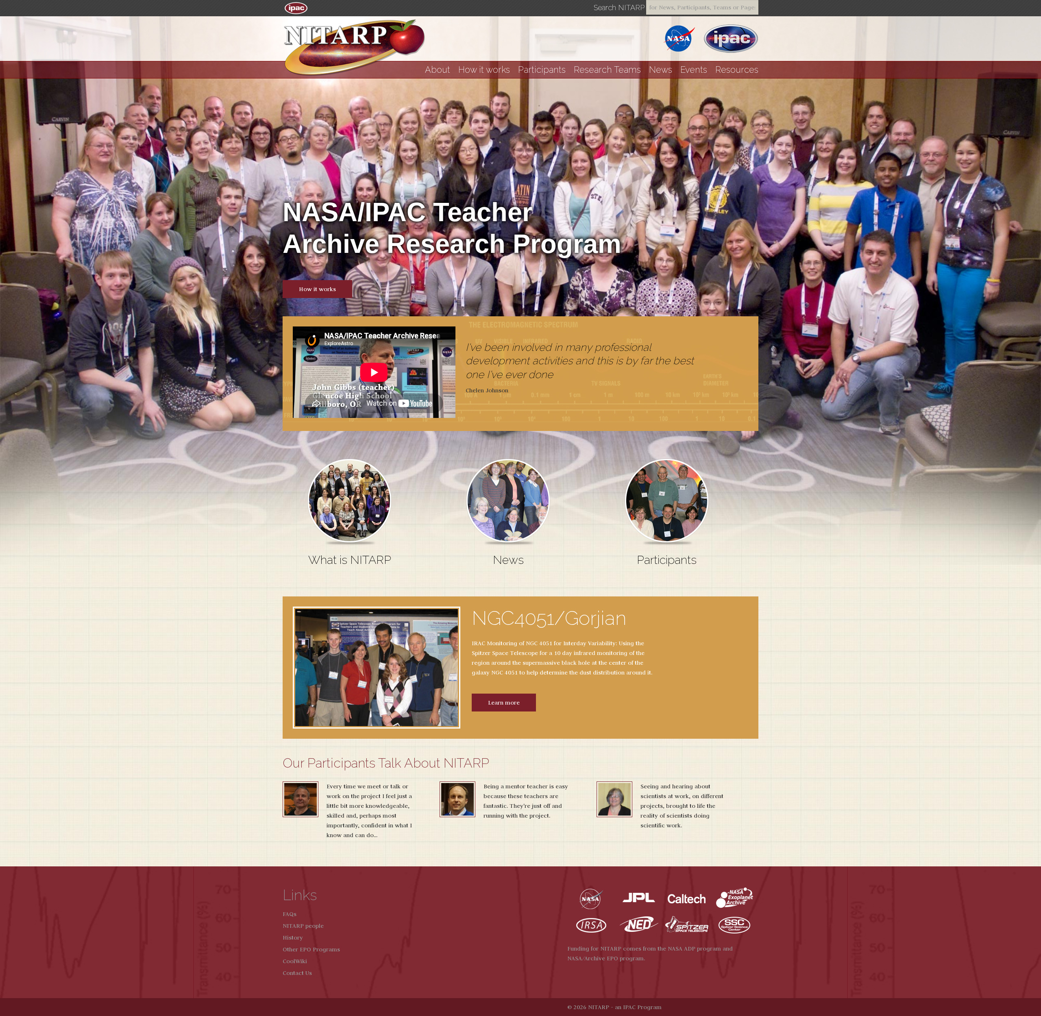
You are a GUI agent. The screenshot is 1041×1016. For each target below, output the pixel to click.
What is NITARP (349, 560)
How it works (484, 70)
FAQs (289, 914)
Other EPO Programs (311, 949)
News (660, 70)
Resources (736, 70)
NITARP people (303, 925)
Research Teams (607, 70)
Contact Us (297, 973)
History (293, 937)
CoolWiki (295, 961)
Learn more (504, 702)
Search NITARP (619, 8)
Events (693, 70)
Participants (542, 70)
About (437, 70)
